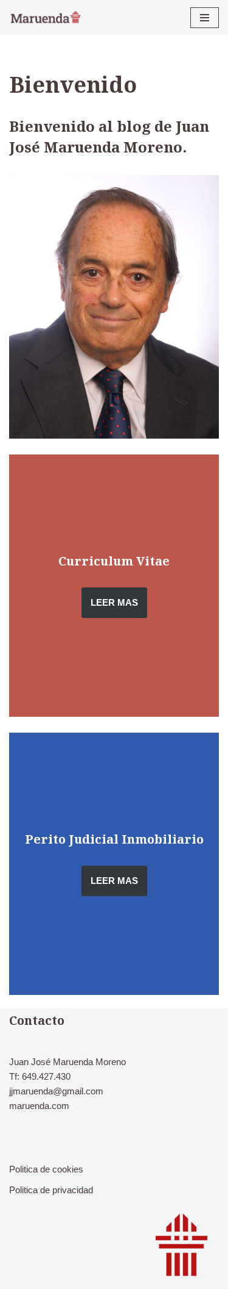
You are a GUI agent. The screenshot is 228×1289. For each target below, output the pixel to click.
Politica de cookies (46, 1169)
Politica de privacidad (51, 1190)
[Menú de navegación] (204, 17)
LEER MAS (114, 602)
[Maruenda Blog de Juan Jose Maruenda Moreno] (45, 17)
